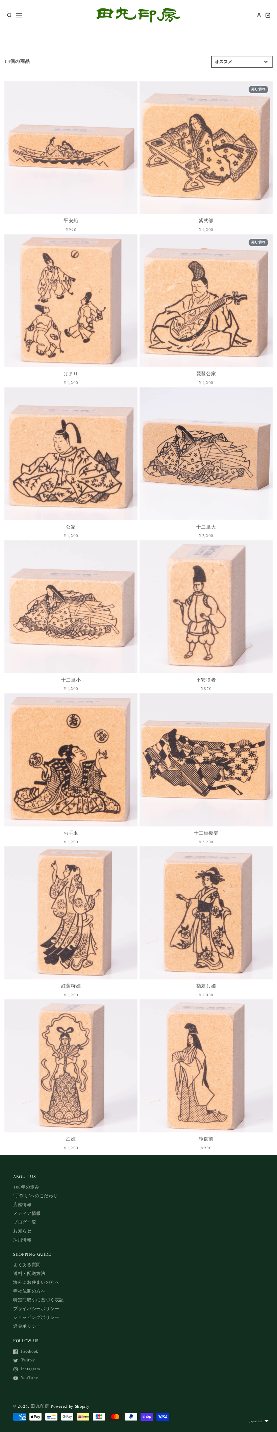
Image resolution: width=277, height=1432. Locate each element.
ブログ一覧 (24, 1222)
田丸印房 (40, 1406)
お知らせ (22, 1231)
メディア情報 (27, 1214)
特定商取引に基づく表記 (38, 1300)
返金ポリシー (27, 1326)
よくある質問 (27, 1265)
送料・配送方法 (29, 1274)
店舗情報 (22, 1205)
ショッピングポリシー (36, 1318)
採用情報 (22, 1240)
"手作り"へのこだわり (35, 1196)
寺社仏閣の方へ (29, 1291)
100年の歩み (26, 1187)
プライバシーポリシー (36, 1309)
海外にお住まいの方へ (36, 1282)
